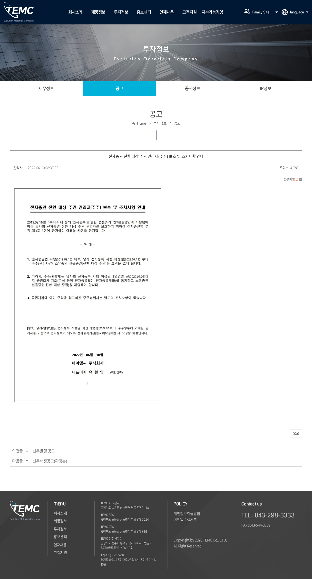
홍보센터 (144, 12)
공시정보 (192, 88)
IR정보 (265, 88)
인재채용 (166, 12)
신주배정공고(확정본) (50, 461)
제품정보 (98, 12)
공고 (119, 88)
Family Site (260, 12)
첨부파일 (290, 179)
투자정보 (121, 12)
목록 (296, 433)
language (297, 12)
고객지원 (189, 12)
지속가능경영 (212, 12)
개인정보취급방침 (187, 513)
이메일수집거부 (185, 519)
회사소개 (75, 12)
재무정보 (46, 88)
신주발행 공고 (44, 451)
